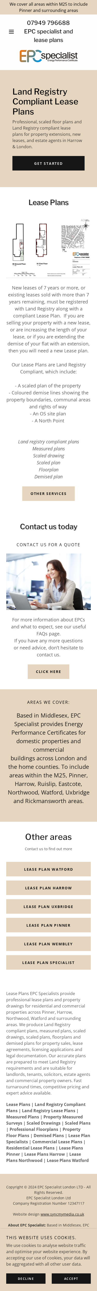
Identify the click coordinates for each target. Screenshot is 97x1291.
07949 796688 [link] (48, 22)
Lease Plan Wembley (48, 943)
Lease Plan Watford (48, 869)
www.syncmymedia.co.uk (62, 1214)
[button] (12, 31)
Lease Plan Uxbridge (48, 906)
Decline (26, 1278)
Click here (48, 671)
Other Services (49, 493)
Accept (71, 1278)
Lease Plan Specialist (48, 962)
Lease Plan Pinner (48, 925)
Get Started (48, 163)
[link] (49, 56)
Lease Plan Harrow (48, 887)
